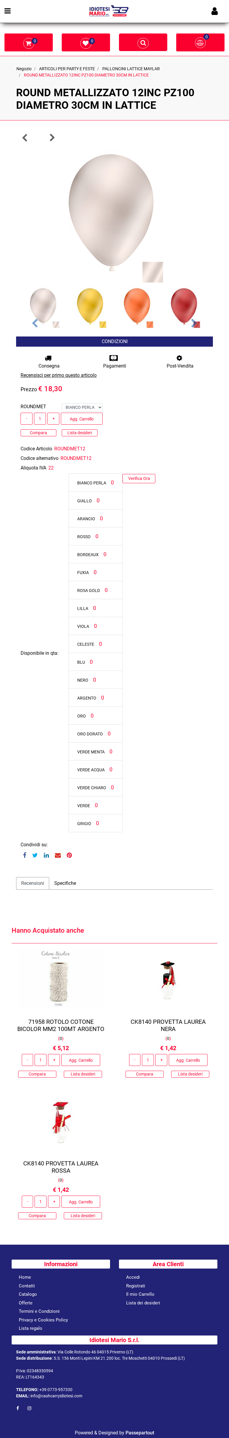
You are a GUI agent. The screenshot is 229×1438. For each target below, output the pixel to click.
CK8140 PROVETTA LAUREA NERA (168, 1025)
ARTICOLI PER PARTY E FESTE (67, 68)
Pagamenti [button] (114, 366)
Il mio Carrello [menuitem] (140, 1294)
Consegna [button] (49, 366)
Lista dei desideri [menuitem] (143, 1303)
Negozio (24, 68)
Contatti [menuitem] (27, 1286)
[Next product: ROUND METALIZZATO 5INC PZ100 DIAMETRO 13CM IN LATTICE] (52, 137)
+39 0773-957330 (55, 1389)
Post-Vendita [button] (180, 366)
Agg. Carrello (82, 419)
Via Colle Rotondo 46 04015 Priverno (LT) (95, 1352)
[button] (114, 214)
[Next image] (194, 324)
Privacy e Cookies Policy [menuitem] (43, 1320)
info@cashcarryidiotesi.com (56, 1395)
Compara (38, 432)
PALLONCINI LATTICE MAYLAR (131, 68)
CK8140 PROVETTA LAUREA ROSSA (60, 1167)
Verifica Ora (139, 478)
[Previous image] (35, 324)
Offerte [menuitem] (26, 1303)
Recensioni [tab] (32, 883)
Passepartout (140, 1433)
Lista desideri (79, 432)
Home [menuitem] (25, 1277)
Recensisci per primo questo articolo (59, 375)
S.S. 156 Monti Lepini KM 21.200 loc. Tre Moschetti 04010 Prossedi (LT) (119, 1358)
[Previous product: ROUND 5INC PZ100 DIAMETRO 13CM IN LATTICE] (25, 137)
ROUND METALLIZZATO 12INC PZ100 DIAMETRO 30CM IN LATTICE (86, 75)
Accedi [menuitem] (133, 1277)
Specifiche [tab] (65, 883)
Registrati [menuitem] (135, 1286)
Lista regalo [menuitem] (30, 1328)
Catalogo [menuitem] (28, 1294)
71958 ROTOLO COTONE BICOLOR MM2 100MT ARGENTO (60, 1025)
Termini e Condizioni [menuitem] (39, 1311)
